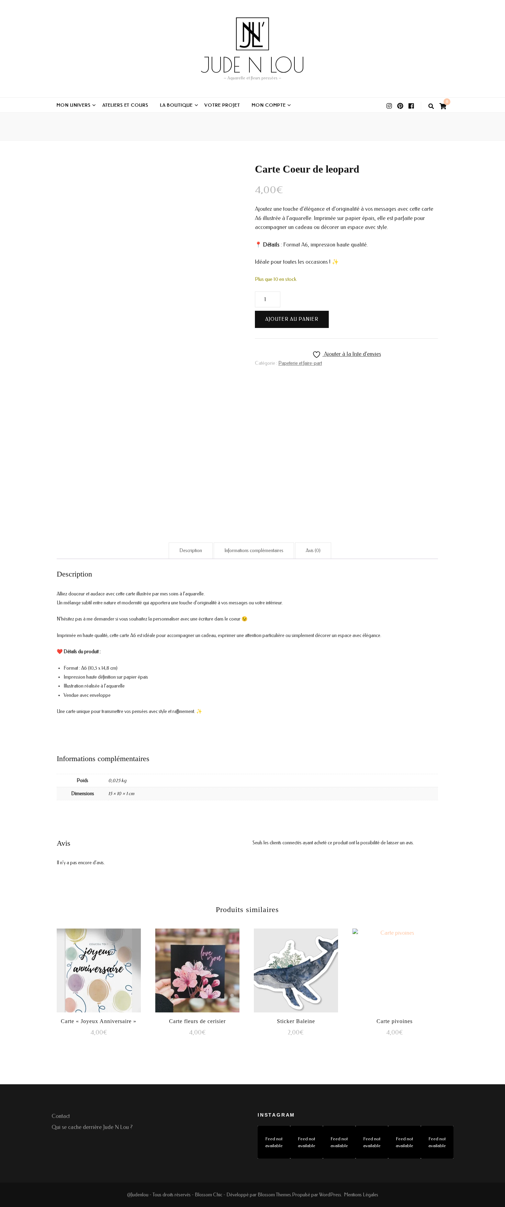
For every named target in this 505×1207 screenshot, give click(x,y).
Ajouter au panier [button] (99, 969)
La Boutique (176, 105)
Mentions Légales (361, 1195)
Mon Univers (74, 105)
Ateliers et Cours (125, 105)
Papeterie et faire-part (300, 363)
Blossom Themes (274, 1195)
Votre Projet (222, 105)
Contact (61, 1116)
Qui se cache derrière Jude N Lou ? (92, 1127)
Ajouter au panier (291, 319)
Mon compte (269, 105)
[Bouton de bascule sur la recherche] (431, 106)
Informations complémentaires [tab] (253, 550)
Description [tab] (190, 550)
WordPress (330, 1195)
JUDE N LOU (253, 65)
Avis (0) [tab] (313, 550)
